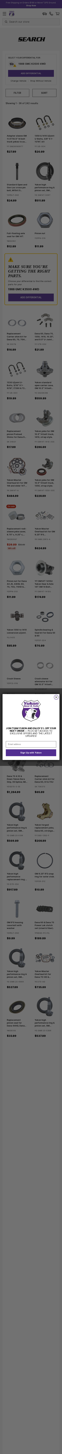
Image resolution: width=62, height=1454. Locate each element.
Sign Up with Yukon (31, 753)
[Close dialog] (56, 697)
